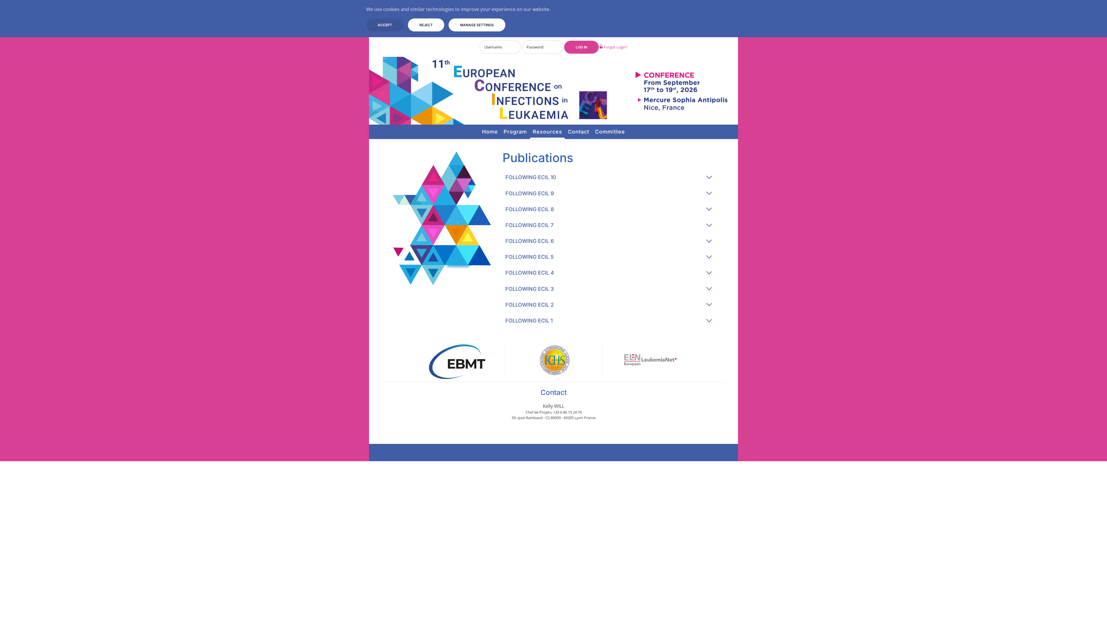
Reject (426, 25)
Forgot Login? (616, 47)
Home (490, 132)
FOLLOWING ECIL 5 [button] (529, 257)
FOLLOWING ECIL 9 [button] (529, 193)
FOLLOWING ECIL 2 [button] (529, 305)
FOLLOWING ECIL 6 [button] (529, 241)
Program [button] (515, 132)
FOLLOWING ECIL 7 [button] (529, 225)
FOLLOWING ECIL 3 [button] (529, 289)
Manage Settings (477, 25)
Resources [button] (547, 132)
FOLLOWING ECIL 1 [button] (529, 321)
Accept (385, 25)
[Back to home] (553, 91)
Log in (581, 47)
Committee (610, 132)
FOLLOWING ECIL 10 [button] (530, 177)
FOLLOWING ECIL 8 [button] (529, 209)
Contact (578, 132)
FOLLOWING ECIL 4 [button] (529, 273)
